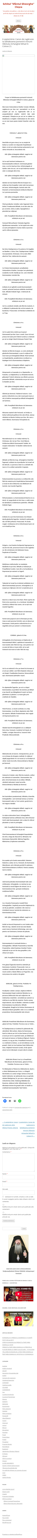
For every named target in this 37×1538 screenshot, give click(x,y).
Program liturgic (7, 1444)
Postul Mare (5, 1437)
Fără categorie (6, 1409)
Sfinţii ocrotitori (7, 1499)
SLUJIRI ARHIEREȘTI (8, 1463)
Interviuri (5, 1423)
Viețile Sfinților (6, 1477)
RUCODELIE (5, 1447)
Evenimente (5, 1406)
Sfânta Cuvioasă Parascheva (12, 1501)
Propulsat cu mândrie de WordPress (12, 1534)
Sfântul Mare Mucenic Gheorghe (13, 1503)
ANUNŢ (4, 1371)
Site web (5, 1189)
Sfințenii (4, 1456)
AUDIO (4, 1375)
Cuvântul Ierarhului (8, 1394)
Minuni (4, 1428)
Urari (3, 1473)
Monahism (5, 1430)
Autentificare (6, 1515)
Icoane (4, 1420)
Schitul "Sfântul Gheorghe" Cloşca (18, 5)
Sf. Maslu (5, 1454)
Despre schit (6, 1492)
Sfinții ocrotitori (7, 1458)
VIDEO (4, 1475)
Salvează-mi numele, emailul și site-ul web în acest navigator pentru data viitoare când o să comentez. (18, 1199)
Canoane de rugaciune (21, 1107)
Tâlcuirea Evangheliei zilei (9, 1468)
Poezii (4, 1435)
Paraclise (4, 1432)
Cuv (3, 1392)
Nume (5, 1174)
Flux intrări (5, 1518)
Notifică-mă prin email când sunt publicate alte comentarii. (18, 1208)
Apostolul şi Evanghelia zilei (10, 1373)
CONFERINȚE (6, 1390)
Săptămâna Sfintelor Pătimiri (10, 1451)
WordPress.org (6, 1522)
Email (4, 1181)
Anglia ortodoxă (7, 1368)
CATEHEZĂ (5, 1383)
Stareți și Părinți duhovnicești (10, 1466)
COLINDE (5, 1387)
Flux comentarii (6, 1520)
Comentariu (6, 1152)
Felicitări (4, 1411)
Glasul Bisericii (6, 1418)
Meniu (18, 21)
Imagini (4, 1494)
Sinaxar (4, 1461)
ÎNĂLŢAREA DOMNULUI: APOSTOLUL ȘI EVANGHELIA (17, 1354)
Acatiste (4, 1366)
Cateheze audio (6, 1385)
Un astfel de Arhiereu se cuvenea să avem (14, 1470)
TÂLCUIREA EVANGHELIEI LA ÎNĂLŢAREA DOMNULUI (17, 1352)
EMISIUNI (5, 1404)
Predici (4, 1439)
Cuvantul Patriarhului (8, 1397)
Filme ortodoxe (6, 1413)
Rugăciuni (5, 1449)
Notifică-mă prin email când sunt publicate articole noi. (16, 1216)
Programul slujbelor (8, 1496)
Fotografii (5, 1416)
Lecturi (4, 1425)
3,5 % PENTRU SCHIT (8, 1489)
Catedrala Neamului (8, 1380)
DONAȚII (4, 1402)
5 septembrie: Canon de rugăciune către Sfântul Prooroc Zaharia (10, 1125)
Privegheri (5, 1442)
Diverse (4, 1399)
